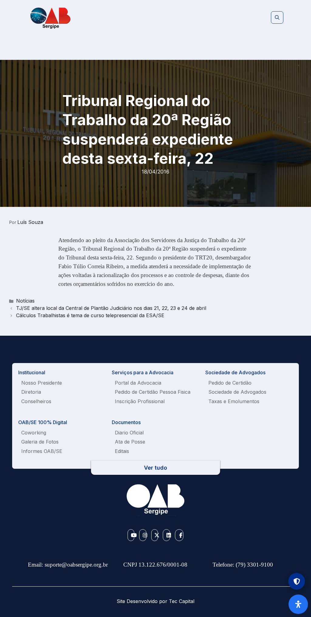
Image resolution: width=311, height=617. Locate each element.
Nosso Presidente (41, 383)
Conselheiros (36, 401)
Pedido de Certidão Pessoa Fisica (152, 392)
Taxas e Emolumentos (233, 401)
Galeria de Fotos (40, 442)
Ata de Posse (130, 442)
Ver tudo (155, 467)
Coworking (33, 433)
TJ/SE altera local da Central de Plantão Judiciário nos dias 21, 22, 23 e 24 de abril (111, 308)
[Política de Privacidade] (296, 581)
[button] (277, 18)
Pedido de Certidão (229, 383)
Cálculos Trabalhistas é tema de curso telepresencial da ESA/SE (90, 315)
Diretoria (31, 392)
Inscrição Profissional (140, 401)
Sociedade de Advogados (237, 392)
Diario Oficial (129, 433)
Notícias (25, 301)
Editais (122, 451)
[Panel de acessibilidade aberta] (298, 604)
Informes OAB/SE (41, 451)
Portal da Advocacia (138, 383)
